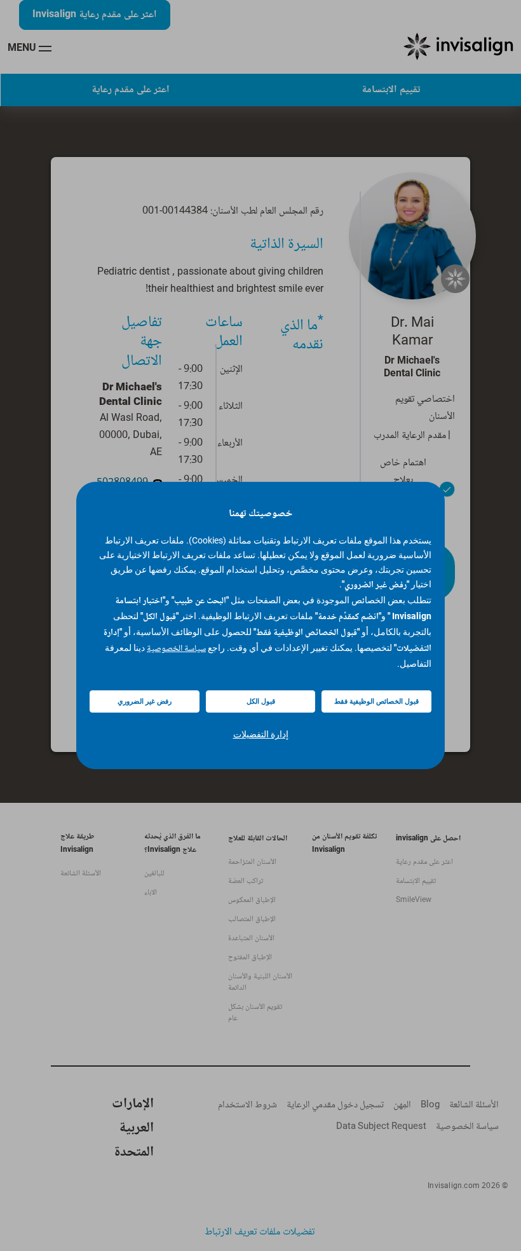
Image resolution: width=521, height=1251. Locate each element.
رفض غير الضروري (145, 701)
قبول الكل (261, 701)
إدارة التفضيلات (260, 734)
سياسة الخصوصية (176, 649)
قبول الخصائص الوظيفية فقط (376, 701)
